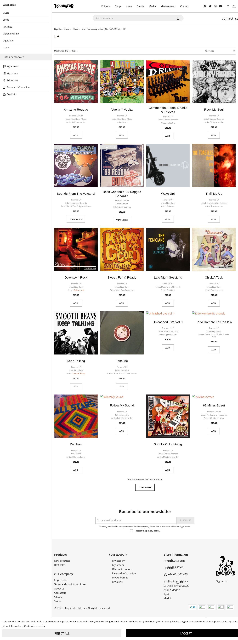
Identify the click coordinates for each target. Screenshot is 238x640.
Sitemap (58, 597)
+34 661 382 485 (178, 574)
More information (12, 626)
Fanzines (7, 26)
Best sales (59, 564)
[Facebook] (205, 6)
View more (76, 219)
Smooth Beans (78, 373)
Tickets (6, 47)
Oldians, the (79, 290)
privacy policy (152, 530)
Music (6, 12)
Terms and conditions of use (69, 584)
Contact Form (174, 560)
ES (228, 6)
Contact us (60, 592)
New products (62, 560)
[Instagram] (215, 6)
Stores (57, 601)
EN (234, 6)
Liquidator (8, 40)
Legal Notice (61, 580)
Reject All (61, 633)
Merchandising (11, 33)
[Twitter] (210, 6)
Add (76, 135)
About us (59, 588)
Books (6, 19)
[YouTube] (220, 6)
